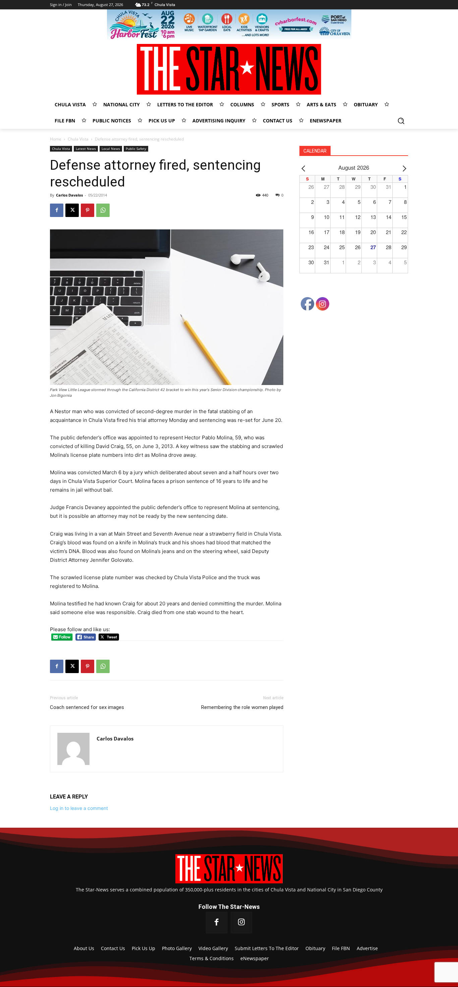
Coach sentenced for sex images (87, 707)
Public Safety (136, 148)
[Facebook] (56, 210)
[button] (401, 121)
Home (55, 139)
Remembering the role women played (242, 707)
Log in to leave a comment (79, 808)
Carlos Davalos (69, 195)
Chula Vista (78, 139)
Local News (111, 148)
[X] (72, 210)
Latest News (86, 148)
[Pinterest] (87, 210)
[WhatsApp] (103, 210)
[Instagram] (241, 922)
